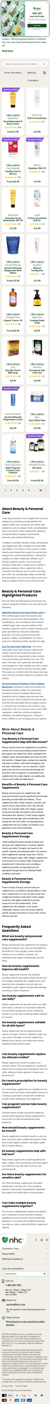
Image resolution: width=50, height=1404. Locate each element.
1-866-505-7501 (13, 1285)
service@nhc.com (15, 1304)
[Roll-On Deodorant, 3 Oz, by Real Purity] (37, 99)
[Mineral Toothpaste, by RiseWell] (37, 245)
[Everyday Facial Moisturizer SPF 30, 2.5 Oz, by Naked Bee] (13, 199)
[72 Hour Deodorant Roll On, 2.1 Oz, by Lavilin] (37, 199)
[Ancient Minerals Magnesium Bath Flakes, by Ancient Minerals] (13, 245)
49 (40, 490)
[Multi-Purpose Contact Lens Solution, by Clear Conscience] (13, 445)
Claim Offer (36, 25)
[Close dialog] (47, 3)
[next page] (45, 490)
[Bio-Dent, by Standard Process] (37, 445)
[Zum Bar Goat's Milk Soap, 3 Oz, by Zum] (13, 348)
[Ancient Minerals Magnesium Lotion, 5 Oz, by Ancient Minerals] (13, 398)
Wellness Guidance (12, 1259)
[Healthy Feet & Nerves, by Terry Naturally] (13, 149)
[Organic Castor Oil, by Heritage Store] (13, 298)
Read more (7, 51)
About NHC (8, 1254)
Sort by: (12, 73)
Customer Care (10, 1248)
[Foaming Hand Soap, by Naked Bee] (37, 298)
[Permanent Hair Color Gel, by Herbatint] (37, 348)
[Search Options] (45, 64)
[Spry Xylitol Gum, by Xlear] (37, 398)
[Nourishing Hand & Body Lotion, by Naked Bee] (13, 99)
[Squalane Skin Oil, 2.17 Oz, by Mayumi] (37, 149)
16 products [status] (32, 80)
